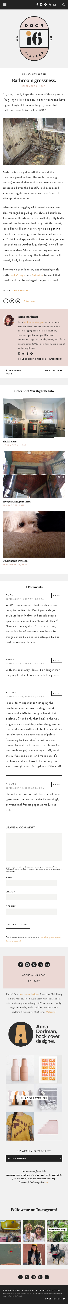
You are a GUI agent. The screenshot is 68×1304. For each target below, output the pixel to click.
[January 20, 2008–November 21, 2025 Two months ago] (57, 1254)
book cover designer (33, 322)
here (46, 1182)
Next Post (52, 370)
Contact (34, 981)
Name (10, 877)
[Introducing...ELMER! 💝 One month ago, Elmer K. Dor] (10, 1231)
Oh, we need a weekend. (15, 561)
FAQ (43, 975)
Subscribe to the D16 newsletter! (41, 359)
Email (10, 891)
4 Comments (29, 301)
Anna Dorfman (28, 317)
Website (11, 906)
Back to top (53, 1298)
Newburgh (21, 290)
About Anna (30, 975)
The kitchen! (10, 441)
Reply (57, 595)
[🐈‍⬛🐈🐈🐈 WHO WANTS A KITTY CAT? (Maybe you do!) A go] (57, 1231)
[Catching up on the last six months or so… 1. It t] (34, 1254)
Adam (10, 594)
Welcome (51, 1012)
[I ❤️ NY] (10, 1254)
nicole (11, 692)
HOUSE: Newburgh (34, 74)
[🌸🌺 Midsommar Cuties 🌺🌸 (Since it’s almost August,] (34, 1231)
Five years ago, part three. (17, 501)
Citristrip (37, 275)
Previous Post (14, 372)
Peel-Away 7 (18, 275)
